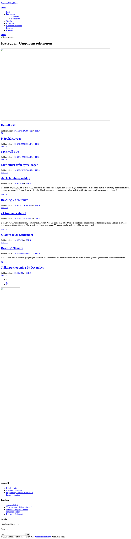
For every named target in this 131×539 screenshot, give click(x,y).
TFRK (37, 131)
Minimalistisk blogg (43, 537)
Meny (3, 7)
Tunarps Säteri (12, 505)
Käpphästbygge (11, 138)
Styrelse (9, 21)
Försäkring (15, 19)
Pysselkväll (8, 125)
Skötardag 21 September (17, 234)
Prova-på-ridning (13, 495)
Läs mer (4, 133)
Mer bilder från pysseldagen (19, 164)
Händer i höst (11, 488)
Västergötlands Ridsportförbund (19, 507)
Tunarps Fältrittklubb (9, 3)
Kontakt (9, 30)
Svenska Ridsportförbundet (17, 509)
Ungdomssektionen (14, 26)
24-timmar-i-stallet (13, 213)
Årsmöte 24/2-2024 (14, 490)
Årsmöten (15, 16)
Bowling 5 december (14, 200)
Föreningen (10, 14)
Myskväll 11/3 (10, 151)
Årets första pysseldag (15, 178)
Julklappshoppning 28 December (22, 267)
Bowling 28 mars (12, 248)
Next (8, 284)
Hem (8, 12)
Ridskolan (10, 23)
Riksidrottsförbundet (14, 514)
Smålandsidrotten (13, 512)
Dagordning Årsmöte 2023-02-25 (19, 493)
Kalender (10, 28)
